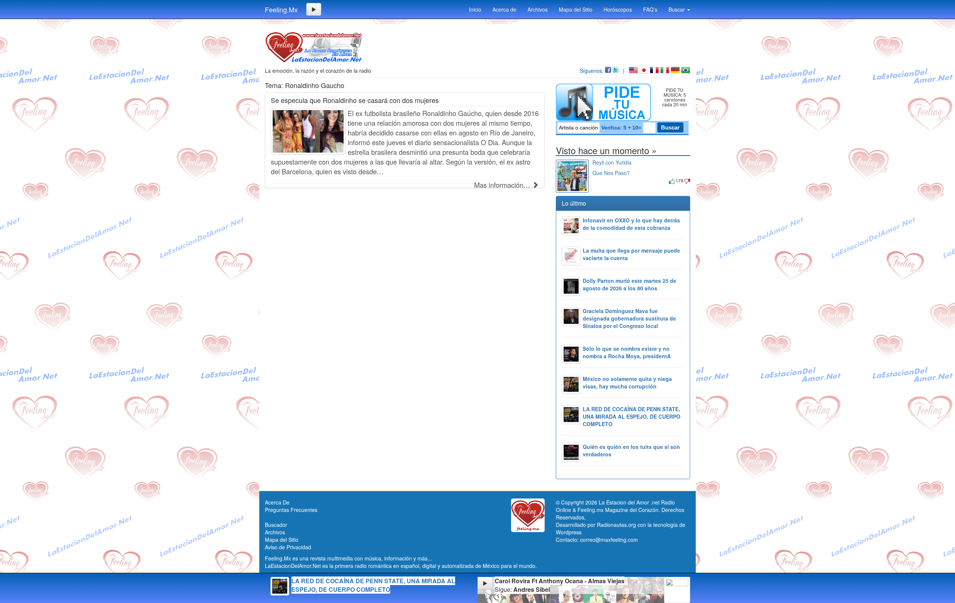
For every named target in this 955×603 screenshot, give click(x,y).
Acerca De (277, 502)
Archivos (537, 9)
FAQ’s (650, 9)
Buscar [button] (677, 9)
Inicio (475, 9)
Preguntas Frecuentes (291, 509)
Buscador (276, 524)
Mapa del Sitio (575, 9)
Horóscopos (618, 9)
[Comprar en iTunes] (600, 180)
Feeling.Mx (281, 9)
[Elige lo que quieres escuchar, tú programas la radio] (605, 102)
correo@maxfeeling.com (609, 539)
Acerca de (504, 9)
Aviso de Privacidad (288, 547)
